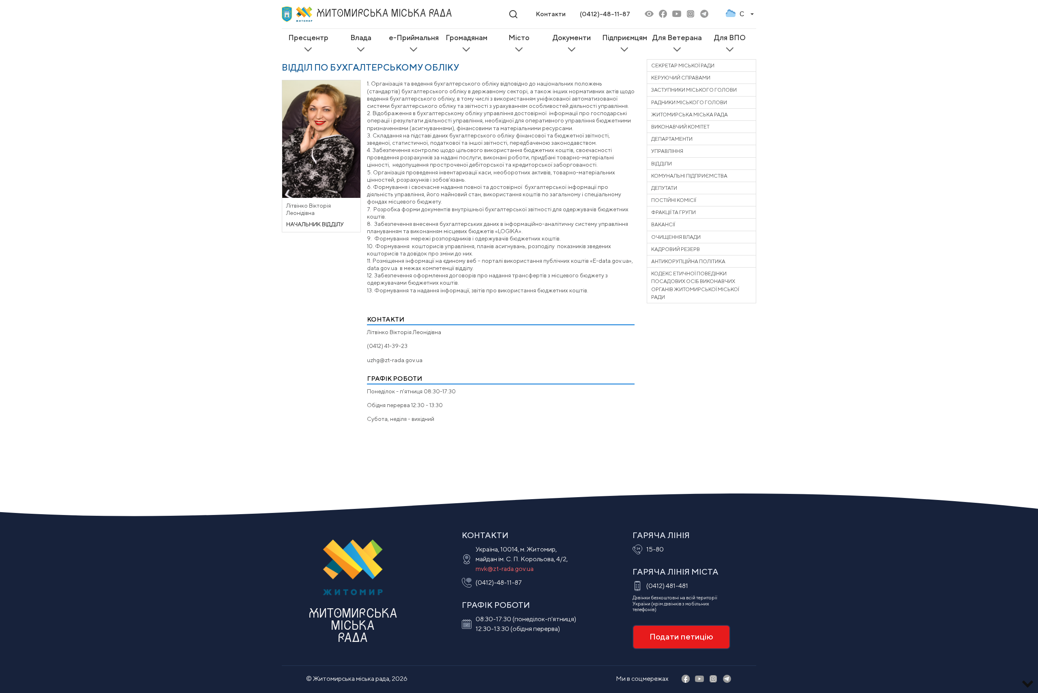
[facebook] (663, 14)
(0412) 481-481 (667, 586)
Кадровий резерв (675, 249)
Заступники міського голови (694, 90)
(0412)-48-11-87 (605, 14)
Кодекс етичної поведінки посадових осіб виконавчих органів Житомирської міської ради (695, 285)
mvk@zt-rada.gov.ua (505, 569)
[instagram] (690, 14)
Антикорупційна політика (688, 261)
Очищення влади (676, 237)
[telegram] (704, 14)
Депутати (664, 188)
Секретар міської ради (682, 65)
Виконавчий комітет (680, 127)
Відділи (661, 164)
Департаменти (672, 139)
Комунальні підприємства (689, 176)
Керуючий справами (680, 78)
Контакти (551, 14)
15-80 (655, 549)
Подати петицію (681, 636)
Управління (667, 151)
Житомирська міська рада (689, 115)
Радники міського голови (689, 102)
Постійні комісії (673, 200)
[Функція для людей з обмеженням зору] (649, 14)
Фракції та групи (673, 212)
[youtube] (677, 14)
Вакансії (663, 224)
